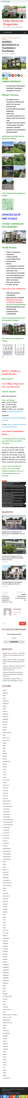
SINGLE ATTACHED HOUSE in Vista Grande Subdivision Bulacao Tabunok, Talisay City (13, 674)
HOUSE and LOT (17, 37)
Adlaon (5, 690)
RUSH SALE (6, 1030)
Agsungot (5, 693)
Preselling (4, 39)
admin (12, 53)
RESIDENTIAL (7, 1020)
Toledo (4, 1070)
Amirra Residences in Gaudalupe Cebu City (13, 485)
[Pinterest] (12, 75)
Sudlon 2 (5, 1041)
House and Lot (6, 880)
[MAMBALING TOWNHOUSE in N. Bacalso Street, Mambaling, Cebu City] (14, 530)
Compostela (6, 809)
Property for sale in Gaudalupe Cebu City (13, 503)
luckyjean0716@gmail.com (15, 411)
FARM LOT (6, 869)
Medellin (5, 956)
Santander (5, 1036)
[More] (6, 78)
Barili (4, 735)
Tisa (4, 1067)
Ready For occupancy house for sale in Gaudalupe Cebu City (12, 506)
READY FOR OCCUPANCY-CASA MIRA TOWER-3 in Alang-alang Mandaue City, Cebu (14, 661)
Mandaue (5, 941)
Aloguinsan (6, 700)
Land (4, 890)
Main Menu (8, 32)
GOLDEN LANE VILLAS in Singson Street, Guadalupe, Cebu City (12, 583)
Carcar (4, 772)
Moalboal (5, 983)
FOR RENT (6, 875)
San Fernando (6, 1033)
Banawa (5, 724)
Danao (4, 861)
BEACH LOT (6, 737)
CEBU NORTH (7, 801)
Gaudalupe (10, 37)
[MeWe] (18, 75)
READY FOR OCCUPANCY (10, 1014)
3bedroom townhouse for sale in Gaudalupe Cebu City (11, 483)
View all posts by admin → (17, 613)
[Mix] (21, 75)
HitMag (17, 1093)
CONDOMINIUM (8, 819)
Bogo (4, 745)
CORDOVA (6, 843)
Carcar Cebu (6, 780)
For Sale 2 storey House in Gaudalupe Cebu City (13, 487)
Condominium (6, 817)
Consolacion (6, 830)
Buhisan (5, 764)
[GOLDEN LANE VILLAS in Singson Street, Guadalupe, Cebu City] (14, 580)
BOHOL (5, 753)
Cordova (5, 840)
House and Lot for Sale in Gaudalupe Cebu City (13, 490)
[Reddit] (15, 75)
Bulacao (5, 766)
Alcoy (4, 695)
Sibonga (5, 1038)
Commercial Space (8, 806)
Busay (4, 769)
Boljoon (5, 756)
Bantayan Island (7, 732)
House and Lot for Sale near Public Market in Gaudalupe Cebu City (13, 496)
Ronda (4, 1025)
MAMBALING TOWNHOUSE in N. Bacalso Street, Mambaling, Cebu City (13, 532)
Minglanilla (6, 964)
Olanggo (5, 993)
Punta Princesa (7, 1009)
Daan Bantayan (7, 848)
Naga (4, 985)
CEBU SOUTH (7, 803)
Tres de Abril (6, 1078)
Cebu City (5, 788)
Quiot (4, 1012)
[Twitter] (6, 75)
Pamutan (5, 999)
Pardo (4, 1001)
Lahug (4, 888)
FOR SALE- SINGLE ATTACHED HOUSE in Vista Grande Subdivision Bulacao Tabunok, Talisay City (14, 667)
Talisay (4, 1051)
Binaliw (5, 743)
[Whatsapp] (3, 78)
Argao (4, 706)
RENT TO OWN (7, 1017)
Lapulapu (5, 904)
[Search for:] (14, 623)
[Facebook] (3, 75)
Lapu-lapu (5, 893)
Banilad (5, 727)
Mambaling (6, 938)
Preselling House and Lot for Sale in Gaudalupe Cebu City (11, 501)
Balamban (5, 714)
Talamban (5, 1043)
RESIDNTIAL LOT (7, 1022)
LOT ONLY (6, 930)
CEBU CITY (4, 37)
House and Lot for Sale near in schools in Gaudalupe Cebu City (13, 493)
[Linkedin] (9, 75)
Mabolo (5, 935)
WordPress (11, 1093)
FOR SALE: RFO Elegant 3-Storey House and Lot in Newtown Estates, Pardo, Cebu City (13, 557)
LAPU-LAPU (6, 896)
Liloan (4, 914)
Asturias (5, 711)
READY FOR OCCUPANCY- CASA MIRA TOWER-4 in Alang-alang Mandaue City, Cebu (14, 655)
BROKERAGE (6, 761)
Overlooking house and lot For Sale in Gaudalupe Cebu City (12, 498)
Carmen (5, 782)
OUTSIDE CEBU (7, 996)
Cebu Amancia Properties (13, 22)
